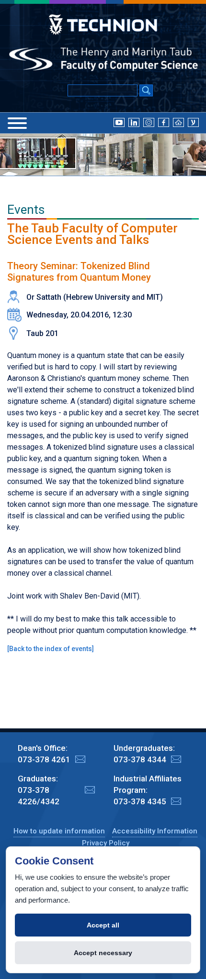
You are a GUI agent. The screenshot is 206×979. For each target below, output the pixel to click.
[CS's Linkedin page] (133, 122)
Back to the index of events (50, 649)
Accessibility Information (154, 831)
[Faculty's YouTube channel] (119, 122)
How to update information (59, 831)
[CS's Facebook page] (163, 122)
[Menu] (17, 123)
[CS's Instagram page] (148, 122)
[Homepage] (178, 122)
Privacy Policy (105, 843)
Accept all (103, 925)
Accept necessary (103, 953)
